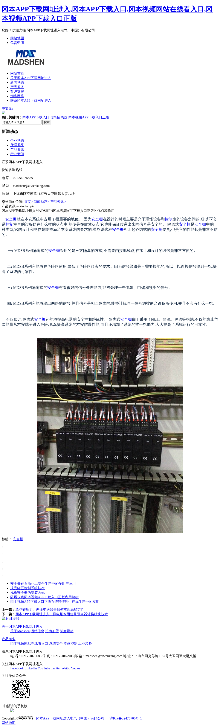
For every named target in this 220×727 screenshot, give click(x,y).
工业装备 (85, 643)
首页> (28, 202)
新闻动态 (17, 82)
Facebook (17, 668)
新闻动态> (41, 202)
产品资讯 (17, 149)
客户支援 (17, 91)
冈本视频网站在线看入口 (29, 643)
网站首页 (17, 73)
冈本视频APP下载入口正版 (88, 117)
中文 (5, 108)
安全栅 (11, 219)
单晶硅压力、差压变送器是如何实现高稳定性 (49, 609)
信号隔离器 (58, 117)
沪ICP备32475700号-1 (126, 718)
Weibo (65, 668)
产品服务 (17, 87)
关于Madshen (20, 631)
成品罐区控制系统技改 (27, 588)
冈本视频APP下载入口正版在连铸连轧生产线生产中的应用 (54, 601)
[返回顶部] (10, 618)
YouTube (44, 668)
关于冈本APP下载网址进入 (30, 78)
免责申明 (17, 42)
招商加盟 (52, 631)
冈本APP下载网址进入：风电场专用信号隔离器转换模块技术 (61, 614)
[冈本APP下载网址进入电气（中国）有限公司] (25, 62)
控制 (169, 219)
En (11, 108)
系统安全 (56, 643)
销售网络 (17, 96)
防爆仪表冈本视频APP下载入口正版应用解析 (44, 597)
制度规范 (66, 631)
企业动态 (17, 140)
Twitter (56, 668)
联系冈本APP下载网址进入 (30, 100)
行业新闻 (17, 154)
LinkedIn (30, 668)
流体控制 (70, 643)
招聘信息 (37, 631)
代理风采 (17, 145)
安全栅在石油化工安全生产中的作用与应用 (43, 583)
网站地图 (17, 38)
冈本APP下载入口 (35, 117)
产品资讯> (58, 202)
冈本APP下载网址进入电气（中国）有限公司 (70, 718)
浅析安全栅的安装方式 (27, 592)
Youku (75, 668)
